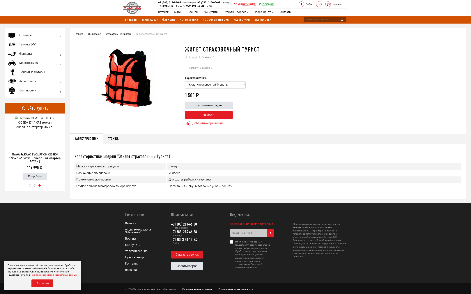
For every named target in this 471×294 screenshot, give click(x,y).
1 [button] (30, 185)
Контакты (285, 12)
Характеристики (86, 139)
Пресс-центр (262, 12)
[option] (35, 147)
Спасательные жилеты (118, 34)
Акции (178, 12)
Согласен (42, 283)
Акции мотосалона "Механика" (138, 231)
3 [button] (40, 185)
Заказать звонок (187, 254)
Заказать (209, 115)
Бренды (193, 12)
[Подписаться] (270, 233)
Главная (79, 34)
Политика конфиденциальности (235, 289)
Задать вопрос (187, 266)
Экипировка (94, 34)
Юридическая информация (197, 289)
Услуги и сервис (235, 12)
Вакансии (131, 270)
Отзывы (113, 139)
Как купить (210, 12)
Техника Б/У (27, 44)
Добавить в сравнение (208, 123)
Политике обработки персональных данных (54, 275)
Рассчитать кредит (209, 105)
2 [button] (35, 185)
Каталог (163, 12)
